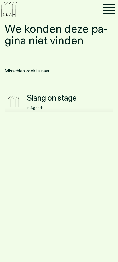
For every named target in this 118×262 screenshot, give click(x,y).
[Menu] (109, 9)
